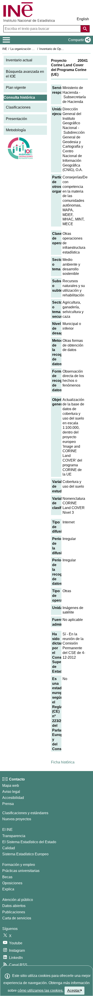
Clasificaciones (18, 107)
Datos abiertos (14, 906)
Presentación (16, 119)
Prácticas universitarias (21, 871)
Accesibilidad (13, 798)
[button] (78, 40)
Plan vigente (16, 87)
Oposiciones (12, 883)
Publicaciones (13, 912)
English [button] (83, 19)
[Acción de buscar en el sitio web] (85, 28)
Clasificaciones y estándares (25, 813)
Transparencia (13, 836)
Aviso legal (11, 792)
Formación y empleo (18, 865)
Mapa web (10, 785)
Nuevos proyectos (16, 819)
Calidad (8, 848)
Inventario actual (19, 60)
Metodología (16, 130)
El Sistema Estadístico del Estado (29, 842)
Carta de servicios (16, 918)
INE (4, 49)
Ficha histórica (62, 762)
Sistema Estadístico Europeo (25, 854)
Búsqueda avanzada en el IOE (25, 74)
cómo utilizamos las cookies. (40, 990)
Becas (7, 877)
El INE (7, 829)
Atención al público (17, 900)
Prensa (8, 804)
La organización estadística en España (35, 49)
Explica (8, 889)
